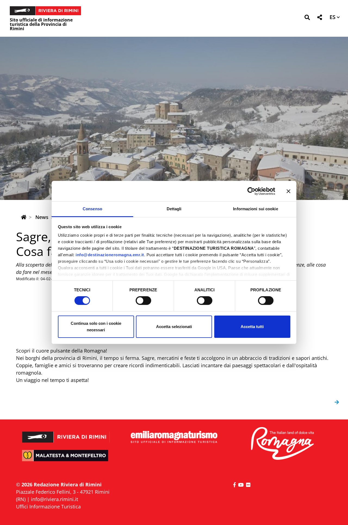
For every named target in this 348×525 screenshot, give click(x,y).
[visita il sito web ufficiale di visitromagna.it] (282, 443)
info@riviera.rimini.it (54, 499)
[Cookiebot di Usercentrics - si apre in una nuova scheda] (251, 191)
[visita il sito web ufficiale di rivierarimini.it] (66, 433)
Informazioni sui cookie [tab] (255, 208)
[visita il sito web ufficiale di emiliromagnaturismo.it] (174, 437)
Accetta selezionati (174, 326)
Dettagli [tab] (174, 208)
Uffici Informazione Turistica (48, 506)
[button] (307, 18)
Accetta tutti (252, 326)
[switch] (143, 300)
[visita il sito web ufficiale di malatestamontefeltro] (66, 459)
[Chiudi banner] (288, 191)
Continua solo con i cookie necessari (96, 326)
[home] (23, 217)
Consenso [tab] (92, 208)
